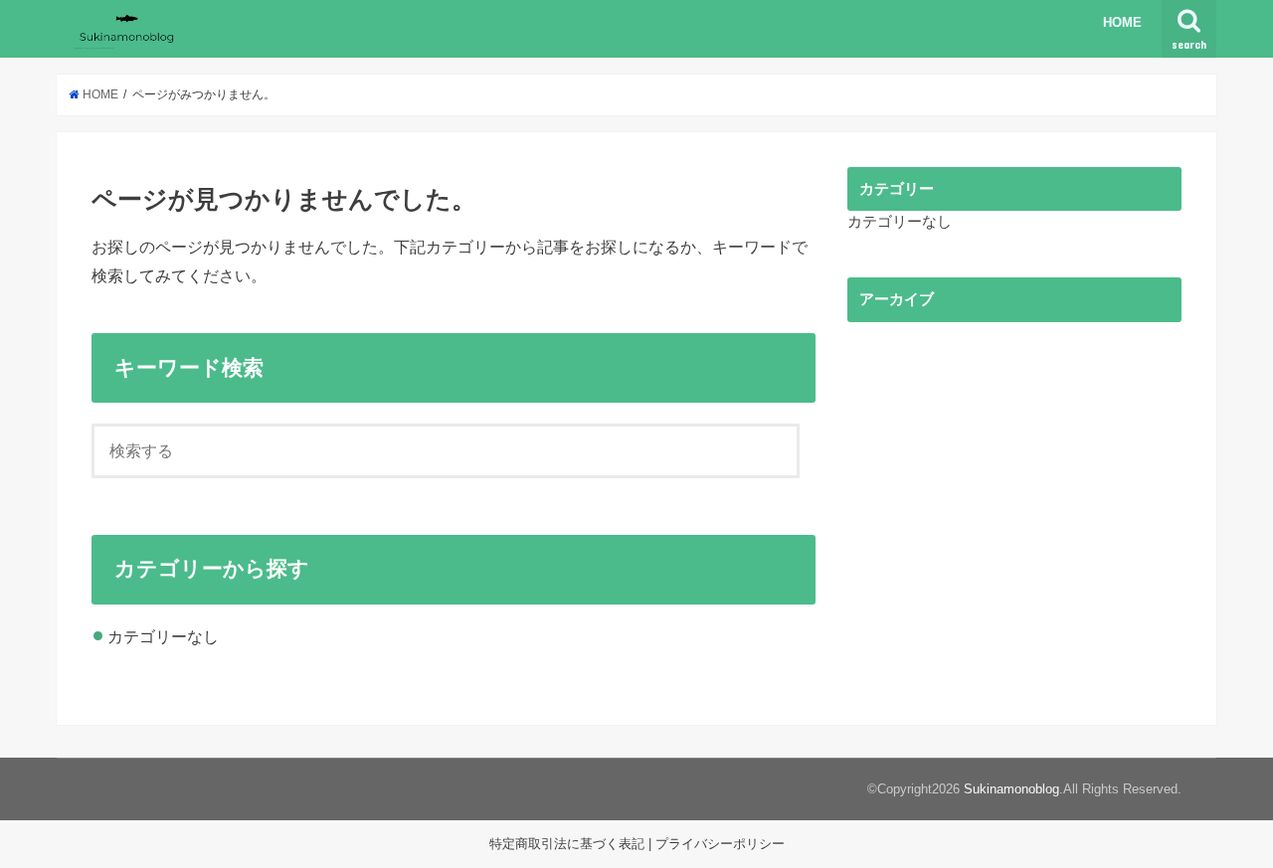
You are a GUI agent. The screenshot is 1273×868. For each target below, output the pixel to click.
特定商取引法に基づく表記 (566, 843)
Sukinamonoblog (1011, 788)
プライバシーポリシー (720, 843)
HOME (1122, 22)
